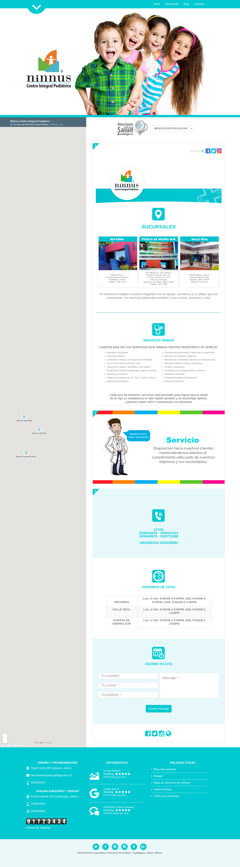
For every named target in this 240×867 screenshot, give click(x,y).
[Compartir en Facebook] (208, 150)
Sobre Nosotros (163, 789)
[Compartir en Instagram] (219, 150)
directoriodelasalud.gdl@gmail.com (51, 775)
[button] (102, 447)
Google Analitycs (112, 770)
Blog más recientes (165, 769)
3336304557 (38, 803)
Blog (186, 4)
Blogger (158, 776)
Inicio (157, 4)
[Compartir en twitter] (213, 150)
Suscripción (172, 4)
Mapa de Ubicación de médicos (172, 782)
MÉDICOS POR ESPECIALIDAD (170, 128)
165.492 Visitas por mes (116, 813)
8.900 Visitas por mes (115, 777)
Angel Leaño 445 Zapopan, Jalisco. (51, 768)
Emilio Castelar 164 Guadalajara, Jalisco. (55, 796)
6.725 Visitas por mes (115, 795)
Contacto (199, 4)
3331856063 (38, 811)
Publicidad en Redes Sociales (119, 807)
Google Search (111, 789)
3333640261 (38, 782)
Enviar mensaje (159, 708)
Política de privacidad (166, 796)
